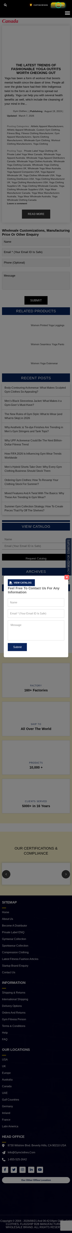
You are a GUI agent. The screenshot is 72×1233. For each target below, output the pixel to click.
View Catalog (23, 582)
